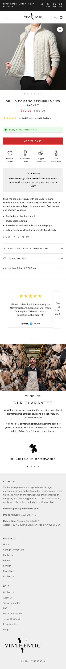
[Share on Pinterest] (23, 237)
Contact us (8, 576)
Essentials (8, 571)
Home (6, 544)
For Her (7, 565)
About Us (7, 597)
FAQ (5, 608)
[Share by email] (27, 237)
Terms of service (11, 619)
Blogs (6, 629)
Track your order (11, 603)
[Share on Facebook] (14, 237)
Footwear (8, 555)
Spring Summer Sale (13, 549)
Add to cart (33, 141)
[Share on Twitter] (18, 237)
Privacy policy (10, 624)
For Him (7, 560)
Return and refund (12, 613)
